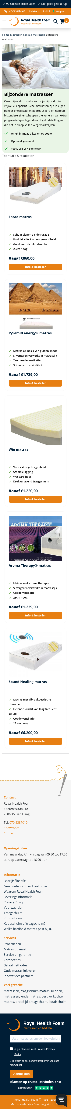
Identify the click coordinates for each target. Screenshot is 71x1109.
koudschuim (57, 1002)
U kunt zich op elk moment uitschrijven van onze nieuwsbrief (34, 1063)
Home (5, 34)
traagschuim (38, 1002)
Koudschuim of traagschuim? (24, 923)
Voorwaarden (13, 907)
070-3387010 (18, 822)
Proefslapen (12, 944)
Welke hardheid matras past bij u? (28, 929)
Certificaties (12, 960)
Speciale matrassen (34, 34)
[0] (62, 21)
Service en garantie (17, 955)
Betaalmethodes (15, 965)
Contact (9, 833)
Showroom (12, 828)
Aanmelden (21, 1073)
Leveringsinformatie (18, 897)
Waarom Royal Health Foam (24, 891)
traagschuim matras (35, 991)
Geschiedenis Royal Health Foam (27, 886)
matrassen (11, 991)
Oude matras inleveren (20, 971)
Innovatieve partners (19, 976)
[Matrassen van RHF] (29, 21)
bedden (56, 991)
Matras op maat (15, 949)
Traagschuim (13, 913)
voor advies (17, 11)
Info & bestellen (35, 267)
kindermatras (30, 996)
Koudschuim (13, 918)
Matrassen (16, 34)
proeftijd (22, 1002)
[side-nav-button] (4, 21)
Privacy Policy (13, 902)
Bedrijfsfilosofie (15, 881)
